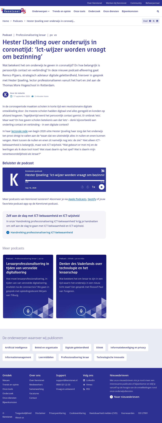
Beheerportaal (152, 3)
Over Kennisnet (94, 3)
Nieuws (6, 380)
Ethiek (99, 347)
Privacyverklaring (57, 413)
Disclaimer (40, 413)
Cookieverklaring (77, 413)
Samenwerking (36, 389)
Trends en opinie (11, 384)
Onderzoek (8, 393)
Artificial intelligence (16, 347)
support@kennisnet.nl (66, 380)
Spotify (92, 199)
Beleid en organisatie (46, 347)
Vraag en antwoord (65, 389)
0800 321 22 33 (63, 384)
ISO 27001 (143, 413)
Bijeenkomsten (10, 402)
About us (19, 417)
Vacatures (34, 393)
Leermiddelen (46, 357)
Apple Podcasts (77, 199)
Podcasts (18, 20)
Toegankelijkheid (23, 413)
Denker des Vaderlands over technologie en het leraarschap (80, 268)
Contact (33, 397)
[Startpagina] (15, 11)
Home (6, 20)
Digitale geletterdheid (77, 347)
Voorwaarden (127, 413)
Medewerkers (36, 384)
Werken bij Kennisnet (116, 3)
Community (136, 3)
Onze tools (8, 389)
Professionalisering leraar (75, 357)
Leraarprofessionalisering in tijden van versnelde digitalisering (27, 268)
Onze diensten (9, 397)
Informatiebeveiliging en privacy (128, 347)
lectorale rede (19, 131)
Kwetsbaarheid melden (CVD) (103, 413)
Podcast (7, 35)
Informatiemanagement (18, 357)
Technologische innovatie (110, 357)
